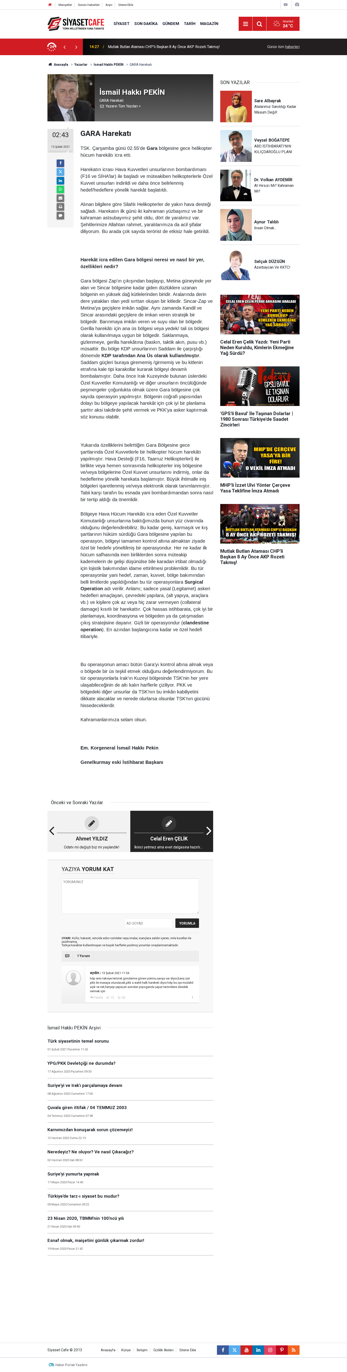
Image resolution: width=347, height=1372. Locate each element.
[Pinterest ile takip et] (282, 1350)
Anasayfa (60, 64)
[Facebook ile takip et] (223, 1350)
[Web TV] (285, 4)
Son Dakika (146, 23)
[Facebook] (60, 163)
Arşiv (109, 5)
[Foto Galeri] (297, 4)
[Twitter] (60, 172)
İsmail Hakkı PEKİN (108, 64)
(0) (123, 997)
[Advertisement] (25, 126)
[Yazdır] (60, 207)
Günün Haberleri (89, 5)
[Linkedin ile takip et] (258, 1350)
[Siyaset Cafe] (75, 23)
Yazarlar (81, 64)
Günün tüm (283, 47)
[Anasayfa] (50, 5)
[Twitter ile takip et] (235, 1350)
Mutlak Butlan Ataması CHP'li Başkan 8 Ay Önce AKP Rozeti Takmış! (164, 47)
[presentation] (64, 47)
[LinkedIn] (60, 180)
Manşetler (65, 5)
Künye (126, 1350)
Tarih (189, 23)
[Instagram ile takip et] (270, 1350)
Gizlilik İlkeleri (163, 1350)
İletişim (142, 1350)
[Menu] (245, 24)
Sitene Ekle (125, 5)
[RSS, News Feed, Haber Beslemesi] (294, 1350)
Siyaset (122, 23)
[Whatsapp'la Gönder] (60, 189)
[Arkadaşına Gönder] (60, 198)
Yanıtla (98, 997)
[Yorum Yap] (60, 215)
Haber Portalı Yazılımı (71, 1365)
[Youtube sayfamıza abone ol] (246, 1350)
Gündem (170, 23)
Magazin (209, 23)
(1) (112, 997)
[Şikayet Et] (192, 997)
